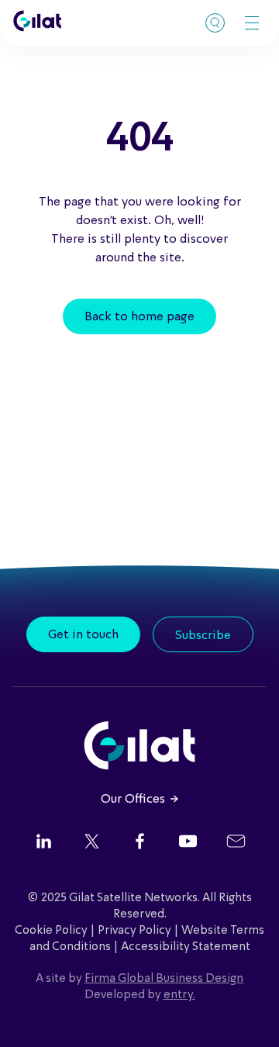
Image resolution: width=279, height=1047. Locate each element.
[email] (236, 843)
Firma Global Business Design (163, 978)
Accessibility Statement (185, 947)
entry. (179, 995)
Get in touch (83, 635)
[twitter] (91, 843)
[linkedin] (43, 843)
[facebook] (139, 843)
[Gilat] (37, 21)
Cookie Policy (51, 930)
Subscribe (203, 636)
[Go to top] (248, 1015)
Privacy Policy (134, 930)
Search (215, 23)
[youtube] (188, 843)
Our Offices (133, 799)
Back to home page (139, 317)
